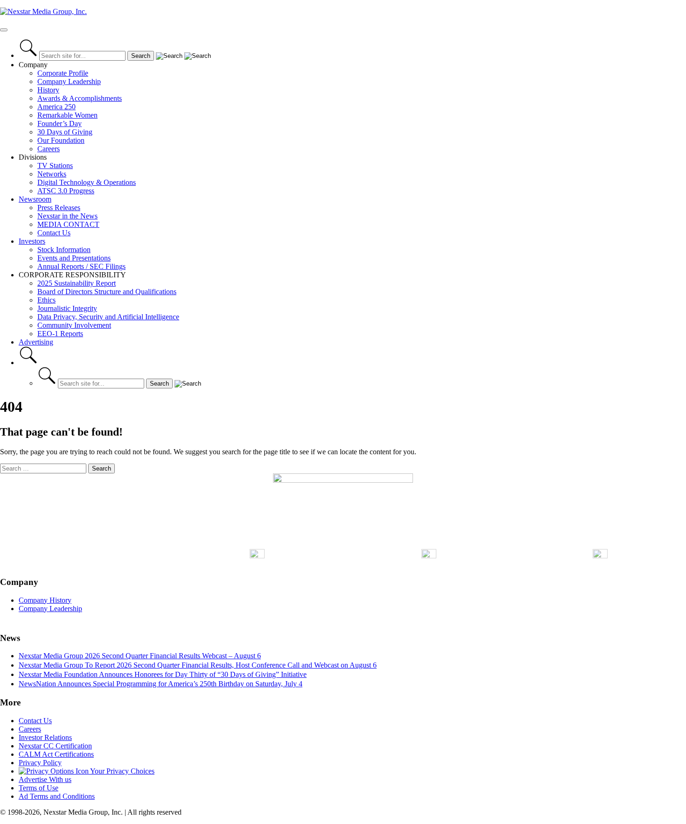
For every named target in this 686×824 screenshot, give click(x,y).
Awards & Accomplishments (79, 98)
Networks (51, 174)
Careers (48, 149)
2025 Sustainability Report (76, 283)
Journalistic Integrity (67, 308)
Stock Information (64, 250)
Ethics (46, 300)
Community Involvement (74, 325)
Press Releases (58, 207)
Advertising (36, 342)
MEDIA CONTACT (68, 224)
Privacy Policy (40, 763)
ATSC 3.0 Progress (65, 191)
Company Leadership (69, 81)
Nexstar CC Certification (55, 746)
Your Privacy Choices (121, 771)
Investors (32, 241)
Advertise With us (45, 779)
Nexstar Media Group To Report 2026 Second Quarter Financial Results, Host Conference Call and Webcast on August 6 (198, 665)
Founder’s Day (59, 123)
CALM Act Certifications (56, 754)
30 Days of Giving (64, 132)
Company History (45, 600)
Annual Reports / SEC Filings (81, 266)
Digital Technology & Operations (86, 182)
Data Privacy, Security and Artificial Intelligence (108, 317)
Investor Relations (45, 737)
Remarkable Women (67, 115)
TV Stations (55, 165)
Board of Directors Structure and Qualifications (106, 292)
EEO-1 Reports (60, 334)
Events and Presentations (74, 258)
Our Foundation (60, 140)
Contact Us (53, 233)
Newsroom (35, 199)
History (48, 90)
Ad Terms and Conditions (57, 796)
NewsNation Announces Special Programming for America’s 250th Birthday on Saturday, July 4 (160, 684)
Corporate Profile (62, 73)
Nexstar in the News (67, 216)
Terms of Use (38, 788)
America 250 (56, 107)
